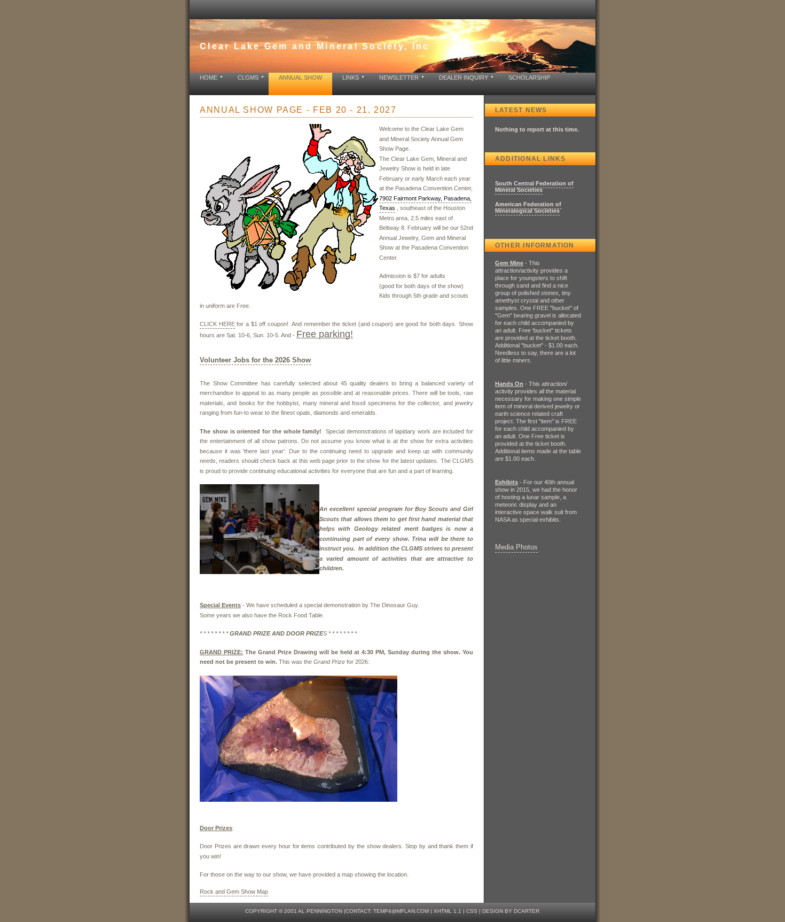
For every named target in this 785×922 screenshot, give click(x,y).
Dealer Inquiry (463, 77)
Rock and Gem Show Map (234, 891)
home (208, 77)
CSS (471, 911)
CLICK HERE (217, 324)
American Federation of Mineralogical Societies (528, 207)
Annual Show (300, 77)
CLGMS (248, 77)
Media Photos (516, 547)
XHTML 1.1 (447, 911)
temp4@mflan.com (401, 911)
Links (350, 77)
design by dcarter (510, 911)
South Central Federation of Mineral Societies (534, 186)
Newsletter (399, 77)
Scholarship (529, 77)
